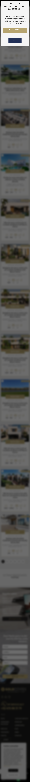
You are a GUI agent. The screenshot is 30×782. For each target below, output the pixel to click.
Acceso (15, 40)
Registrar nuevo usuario (15, 30)
